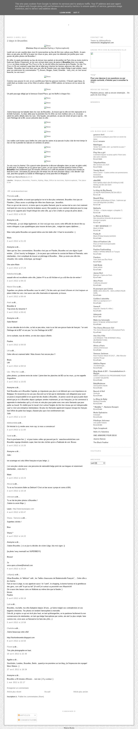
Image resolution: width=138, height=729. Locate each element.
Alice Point (98, 281)
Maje (36, 48)
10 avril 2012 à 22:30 (17, 654)
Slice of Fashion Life (102, 242)
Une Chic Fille (99, 336)
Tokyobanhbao (99, 163)
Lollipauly (10, 575)
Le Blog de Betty (100, 399)
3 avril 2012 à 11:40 (16, 430)
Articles (25, 715)
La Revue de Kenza (101, 216)
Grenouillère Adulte (100, 386)
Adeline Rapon (99, 363)
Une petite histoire (100, 423)
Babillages (97, 145)
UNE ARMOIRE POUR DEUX (105, 435)
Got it (76, 13)
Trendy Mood (98, 170)
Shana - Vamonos (14, 518)
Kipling (40, 180)
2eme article (97, 267)
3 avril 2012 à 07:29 (16, 268)
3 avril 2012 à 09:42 (16, 312)
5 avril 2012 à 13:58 (16, 622)
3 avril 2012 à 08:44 (16, 297)
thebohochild (12, 274)
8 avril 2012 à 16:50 (16, 641)
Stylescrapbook (71, 180)
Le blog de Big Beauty (102, 190)
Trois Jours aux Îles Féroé (102, 259)
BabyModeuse (99, 383)
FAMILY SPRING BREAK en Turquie (106, 252)
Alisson (10, 484)
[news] (47, 46)
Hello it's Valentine (101, 432)
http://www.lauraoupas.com (23, 509)
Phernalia (10, 196)
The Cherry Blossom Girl (103, 328)
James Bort (98, 273)
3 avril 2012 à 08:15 (16, 281)
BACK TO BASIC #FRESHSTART (105, 322)
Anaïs (9, 302)
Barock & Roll (99, 391)
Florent (9, 647)
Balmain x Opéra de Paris (102, 275)
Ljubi (9, 604)
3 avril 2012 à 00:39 (16, 214)
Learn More (65, 13)
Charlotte (10, 628)
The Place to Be (35, 64)
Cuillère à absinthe (101, 299)
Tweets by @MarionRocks (101, 41)
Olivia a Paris (99, 346)
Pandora (96, 257)
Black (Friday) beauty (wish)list (104, 236)
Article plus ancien (80, 692)
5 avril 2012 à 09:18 (16, 598)
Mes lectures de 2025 (101, 165)
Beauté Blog (98, 198)
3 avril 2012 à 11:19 (16, 417)
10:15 (30, 177)
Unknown (10, 497)
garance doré (98, 135)
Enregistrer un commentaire (18, 688)
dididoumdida (12, 423)
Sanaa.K (96, 306)
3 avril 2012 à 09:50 (16, 345)
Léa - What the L (13, 372)
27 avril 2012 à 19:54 (17, 669)
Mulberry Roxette (99, 401)
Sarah (9, 436)
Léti (8, 351)
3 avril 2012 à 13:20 (16, 445)
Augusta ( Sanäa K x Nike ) (103, 309)
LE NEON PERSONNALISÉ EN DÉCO (107, 193)
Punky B (96, 234)
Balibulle (97, 208)
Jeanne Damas (99, 439)
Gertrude (96, 393)
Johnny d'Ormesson (100, 348)
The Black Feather (100, 442)
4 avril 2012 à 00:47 (16, 512)
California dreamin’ (100, 283)
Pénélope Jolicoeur (101, 421)
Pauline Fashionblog (102, 250)
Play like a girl (99, 153)
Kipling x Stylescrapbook (57, 48)
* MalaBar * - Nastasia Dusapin (106, 407)
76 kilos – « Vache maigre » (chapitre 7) (107, 210)
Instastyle (96, 415)
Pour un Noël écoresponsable (104, 244)
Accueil (47, 692)
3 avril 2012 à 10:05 (16, 382)
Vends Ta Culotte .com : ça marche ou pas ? (109, 147)
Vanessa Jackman (100, 354)
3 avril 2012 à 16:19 (16, 491)
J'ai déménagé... (99, 366)
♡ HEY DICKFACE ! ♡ (102, 226)
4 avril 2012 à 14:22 (16, 536)
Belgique (18, 180)
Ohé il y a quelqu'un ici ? (102, 301)
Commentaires (28, 720)
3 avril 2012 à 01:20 (16, 241)
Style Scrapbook (100, 428)
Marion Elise (12, 287)
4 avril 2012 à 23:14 (16, 569)
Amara (9, 64)
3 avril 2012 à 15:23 (16, 478)
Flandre (34, 180)
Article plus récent (14, 692)
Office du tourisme (56, 180)
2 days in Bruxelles (17, 40)
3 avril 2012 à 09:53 (16, 366)
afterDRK (97, 180)
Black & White (98, 228)
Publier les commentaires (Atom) (31, 697)
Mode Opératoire (100, 413)
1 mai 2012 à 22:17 (16, 682)
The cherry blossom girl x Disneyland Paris (109, 330)
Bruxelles (26, 180)
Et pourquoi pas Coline (103, 289)
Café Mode (97, 265)
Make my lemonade (101, 320)
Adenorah (97, 314)
